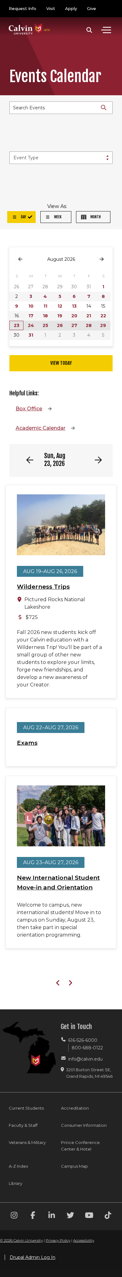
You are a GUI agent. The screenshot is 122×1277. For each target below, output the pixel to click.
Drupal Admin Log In (32, 1257)
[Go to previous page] (20, 259)
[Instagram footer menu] (14, 1216)
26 (60, 325)
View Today (61, 363)
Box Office (29, 409)
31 (30, 335)
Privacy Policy (58, 1240)
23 (16, 325)
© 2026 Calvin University (21, 1240)
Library (15, 1183)
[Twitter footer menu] (70, 1216)
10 (30, 306)
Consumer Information (84, 1125)
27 (74, 325)
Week (57, 217)
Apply (71, 8)
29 (103, 325)
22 (103, 316)
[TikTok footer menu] (108, 1216)
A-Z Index (18, 1166)
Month (95, 217)
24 (31, 325)
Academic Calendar (40, 428)
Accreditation (75, 1108)
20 (74, 316)
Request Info (22, 8)
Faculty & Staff (23, 1125)
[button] (89, 30)
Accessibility (83, 1240)
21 (88, 316)
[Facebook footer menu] (33, 1216)
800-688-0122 (87, 1048)
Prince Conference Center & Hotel (80, 1145)
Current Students (26, 1108)
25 (45, 325)
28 (89, 325)
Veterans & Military (27, 1142)
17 (30, 316)
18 (45, 316)
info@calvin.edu (85, 1059)
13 (74, 306)
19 (59, 316)
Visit (50, 8)
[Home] (29, 22)
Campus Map (74, 1166)
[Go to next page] (101, 259)
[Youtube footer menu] (89, 1216)
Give (91, 8)
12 (60, 306)
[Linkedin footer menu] (51, 1216)
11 (45, 306)
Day (23, 217)
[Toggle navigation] (106, 30)
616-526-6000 (82, 1040)
